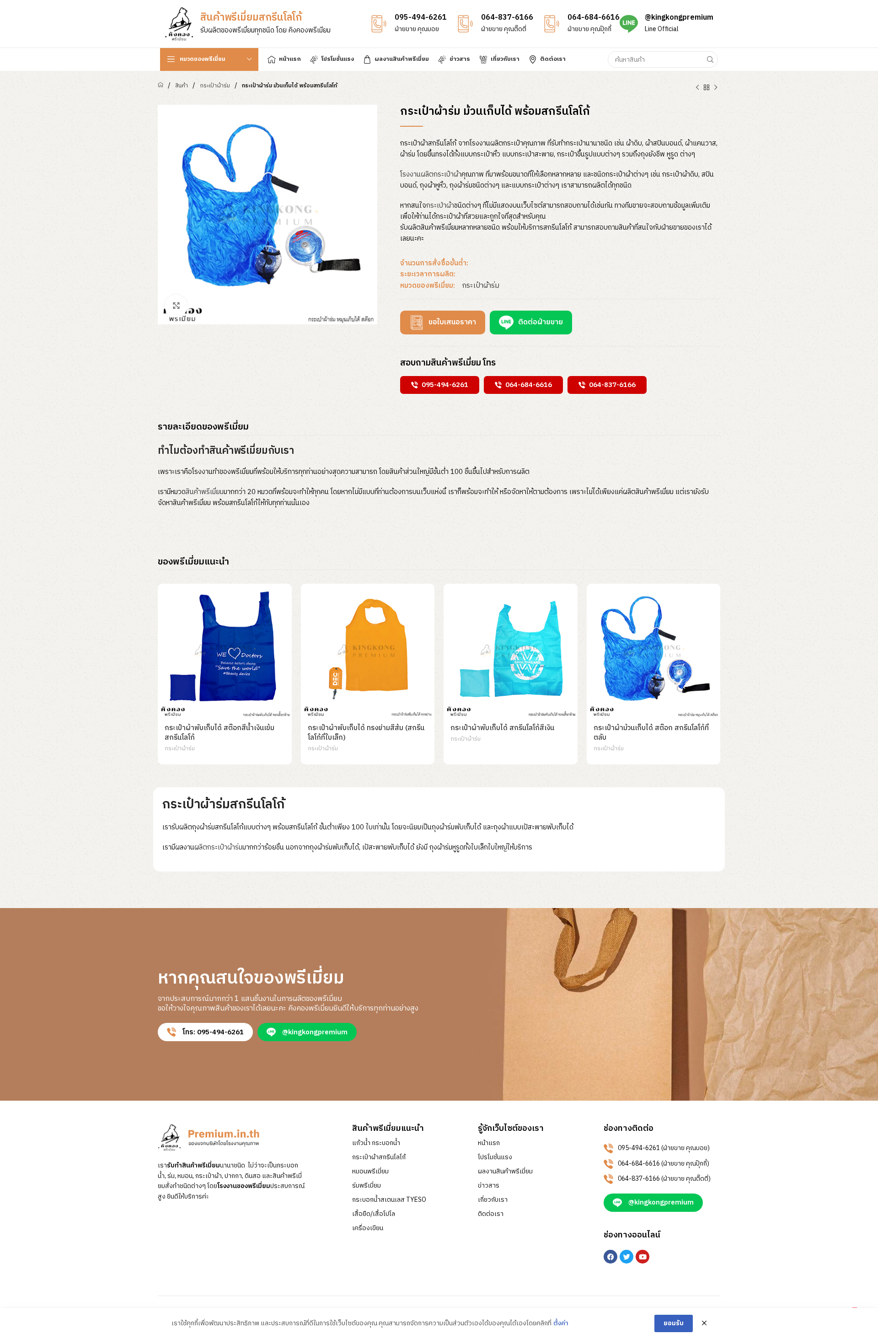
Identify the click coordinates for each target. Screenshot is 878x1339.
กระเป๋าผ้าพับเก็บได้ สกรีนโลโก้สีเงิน (502, 728)
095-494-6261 (421, 17)
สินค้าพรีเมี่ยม (205, 492)
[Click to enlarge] (176, 306)
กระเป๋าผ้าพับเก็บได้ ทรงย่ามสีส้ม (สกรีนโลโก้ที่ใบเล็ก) (366, 732)
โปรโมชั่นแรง (495, 1157)
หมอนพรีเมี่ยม (370, 1171)
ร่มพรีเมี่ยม (366, 1185)
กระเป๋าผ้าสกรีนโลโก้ (379, 1157)
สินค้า (181, 85)
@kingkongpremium (679, 17)
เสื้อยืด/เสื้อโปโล (373, 1214)
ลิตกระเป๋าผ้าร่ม (220, 847)
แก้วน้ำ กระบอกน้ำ (376, 1143)
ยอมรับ (674, 1323)
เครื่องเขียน (367, 1228)
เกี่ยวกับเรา (493, 1200)
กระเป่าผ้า (440, 205)
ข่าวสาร (488, 1185)
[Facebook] (610, 1257)
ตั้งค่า (560, 1323)
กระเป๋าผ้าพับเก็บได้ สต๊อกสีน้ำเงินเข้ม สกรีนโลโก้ (219, 732)
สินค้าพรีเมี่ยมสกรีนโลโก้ (251, 17)
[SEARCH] (709, 59)
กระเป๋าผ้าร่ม (215, 85)
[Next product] (715, 87)
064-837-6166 (507, 17)
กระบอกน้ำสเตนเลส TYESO (389, 1200)
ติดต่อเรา (490, 1214)
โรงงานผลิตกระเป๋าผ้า (430, 174)
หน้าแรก (489, 1143)
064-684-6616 (593, 17)
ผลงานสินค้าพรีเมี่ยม (505, 1171)
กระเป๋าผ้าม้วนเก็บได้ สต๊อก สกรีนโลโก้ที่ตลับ (651, 732)
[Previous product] (697, 87)
